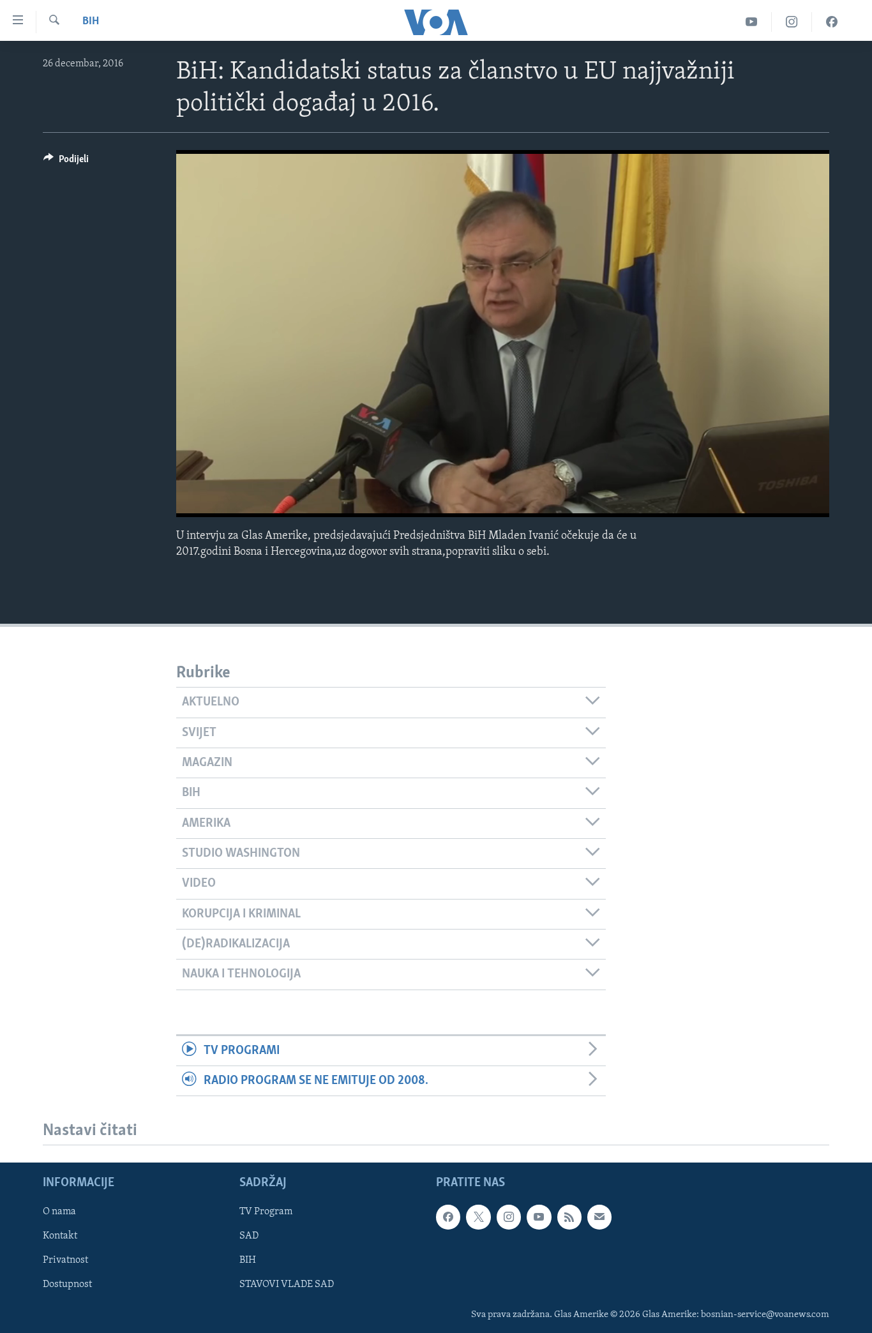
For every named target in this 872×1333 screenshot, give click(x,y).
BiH (90, 21)
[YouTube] (752, 22)
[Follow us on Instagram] (509, 1217)
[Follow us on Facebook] (448, 1217)
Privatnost (65, 1261)
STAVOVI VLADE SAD (286, 1285)
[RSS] (569, 1217)
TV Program (265, 1212)
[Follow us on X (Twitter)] (478, 1217)
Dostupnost (67, 1285)
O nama (59, 1212)
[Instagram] (792, 22)
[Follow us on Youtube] (539, 1217)
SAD (249, 1236)
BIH (247, 1261)
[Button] (66, 162)
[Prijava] (599, 1217)
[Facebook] (832, 22)
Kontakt (60, 1236)
